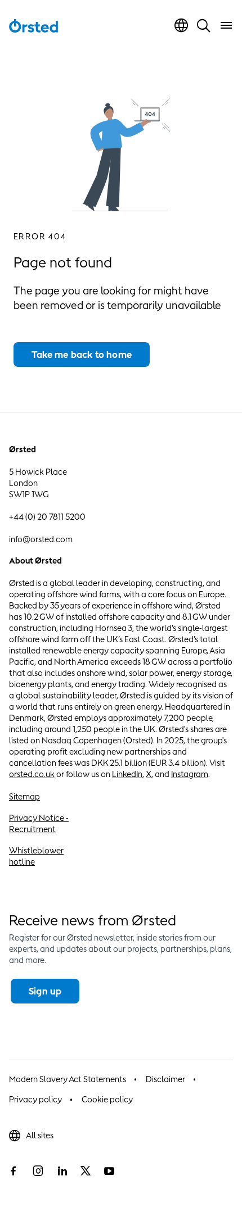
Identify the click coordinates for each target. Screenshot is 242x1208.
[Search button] (203, 25)
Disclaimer (165, 1079)
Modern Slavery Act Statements (67, 1079)
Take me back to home (82, 354)
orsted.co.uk (32, 774)
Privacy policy (35, 1099)
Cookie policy (107, 1099)
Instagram (189, 774)
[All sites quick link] (181, 25)
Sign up (45, 991)
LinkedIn (127, 774)
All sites (39, 1135)
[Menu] (226, 25)
